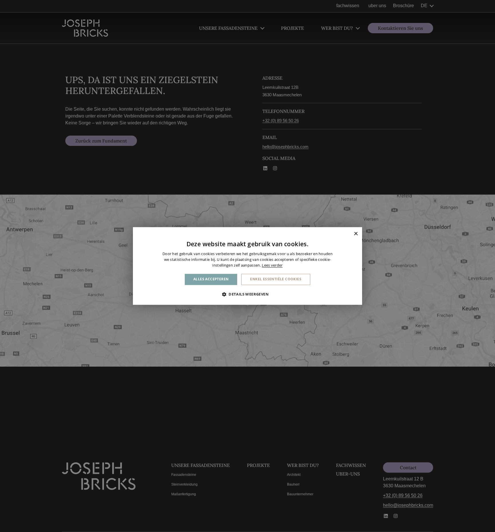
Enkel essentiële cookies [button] (275, 279)
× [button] (355, 234)
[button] (247, 294)
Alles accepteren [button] (211, 279)
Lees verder (272, 265)
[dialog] (247, 266)
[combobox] (348, 234)
